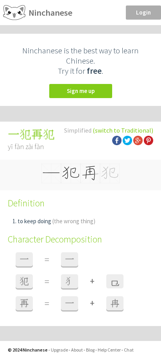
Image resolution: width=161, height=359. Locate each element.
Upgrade (59, 350)
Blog (90, 350)
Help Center (109, 350)
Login (143, 12)
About (77, 350)
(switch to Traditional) (123, 130)
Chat (129, 350)
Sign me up (81, 91)
